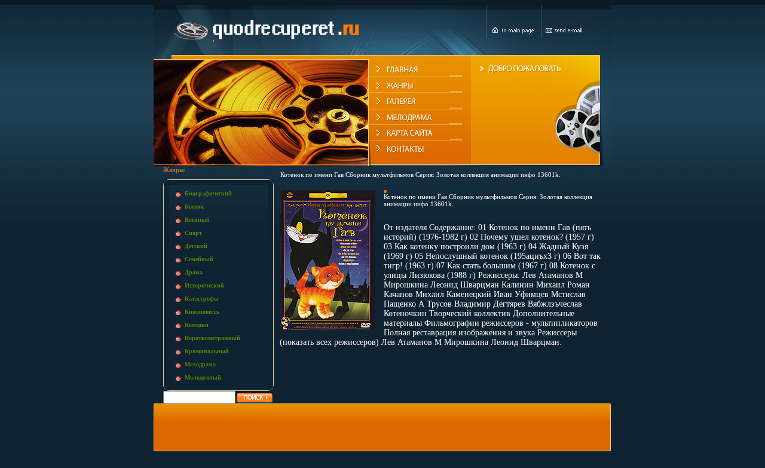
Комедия (196, 325)
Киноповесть (202, 311)
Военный (197, 219)
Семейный (199, 259)
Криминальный (207, 351)
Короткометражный (212, 338)
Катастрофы (202, 298)
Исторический (204, 285)
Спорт (193, 233)
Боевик (194, 206)
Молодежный (203, 377)
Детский (196, 246)
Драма (194, 272)
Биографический (208, 193)
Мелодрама (200, 364)
